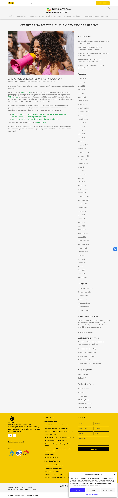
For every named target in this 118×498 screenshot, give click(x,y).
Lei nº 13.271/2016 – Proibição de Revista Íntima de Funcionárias (35, 119)
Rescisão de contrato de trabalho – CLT (56, 425)
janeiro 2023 (82, 237)
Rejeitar (93, 490)
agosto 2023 (82, 211)
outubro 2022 (82, 248)
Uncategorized (83, 310)
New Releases (83, 374)
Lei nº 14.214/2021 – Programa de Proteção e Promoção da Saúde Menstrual (39, 114)
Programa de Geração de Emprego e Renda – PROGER (58, 445)
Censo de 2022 (25, 92)
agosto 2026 (82, 79)
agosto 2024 (82, 167)
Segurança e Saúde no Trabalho (54, 474)
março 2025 (82, 141)
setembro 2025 (83, 119)
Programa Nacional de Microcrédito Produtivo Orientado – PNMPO (58, 450)
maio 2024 (81, 178)
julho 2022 (81, 259)
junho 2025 (82, 130)
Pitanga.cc (45, 81)
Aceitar (78, 490)
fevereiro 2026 (83, 101)
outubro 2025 (82, 115)
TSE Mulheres (13, 97)
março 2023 (82, 230)
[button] (114, 474)
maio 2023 (81, 222)
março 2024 (82, 185)
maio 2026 (81, 90)
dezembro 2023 (83, 196)
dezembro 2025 (83, 108)
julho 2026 (81, 82)
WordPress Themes (85, 407)
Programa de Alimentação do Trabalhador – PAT (59, 477)
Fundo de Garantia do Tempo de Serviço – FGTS (59, 431)
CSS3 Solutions (83, 389)
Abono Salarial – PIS (51, 434)
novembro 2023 (83, 200)
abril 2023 (81, 226)
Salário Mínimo (49, 454)
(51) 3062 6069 (67, 486)
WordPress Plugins (85, 403)
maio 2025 (81, 134)
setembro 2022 (83, 252)
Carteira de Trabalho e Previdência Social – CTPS (59, 437)
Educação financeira (85, 288)
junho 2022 (82, 263)
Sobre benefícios (84, 303)
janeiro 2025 (82, 149)
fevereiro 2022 (83, 277)
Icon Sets (81, 392)
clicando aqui (41, 122)
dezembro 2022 (83, 241)
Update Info (82, 378)
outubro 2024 (82, 160)
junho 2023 (82, 218)
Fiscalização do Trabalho (52, 471)
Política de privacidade (92, 494)
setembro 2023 (83, 207)
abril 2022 (81, 270)
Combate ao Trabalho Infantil (53, 468)
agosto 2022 (82, 255)
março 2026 (82, 97)
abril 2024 (81, 182)
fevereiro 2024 (83, 189)
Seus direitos (82, 299)
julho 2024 (81, 171)
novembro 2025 (83, 112)
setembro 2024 (83, 163)
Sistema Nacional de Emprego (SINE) (56, 440)
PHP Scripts (82, 396)
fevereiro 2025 (83, 145)
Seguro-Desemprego (51, 457)
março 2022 (82, 274)
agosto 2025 (82, 123)
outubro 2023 (82, 204)
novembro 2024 (83, 156)
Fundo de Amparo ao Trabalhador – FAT (56, 428)
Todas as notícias (31, 81)
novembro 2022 (83, 244)
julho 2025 (81, 126)
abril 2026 (81, 93)
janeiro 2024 (82, 193)
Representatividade (85, 292)
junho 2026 (82, 86)
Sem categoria (83, 296)
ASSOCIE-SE (103, 3)
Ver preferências (108, 490)
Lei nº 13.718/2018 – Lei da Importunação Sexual (29, 117)
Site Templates (83, 400)
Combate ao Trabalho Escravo (54, 465)
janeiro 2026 (82, 104)
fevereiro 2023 (83, 233)
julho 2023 (81, 215)
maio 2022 (81, 266)
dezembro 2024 (83, 152)
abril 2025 (81, 137)
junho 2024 (82, 174)
